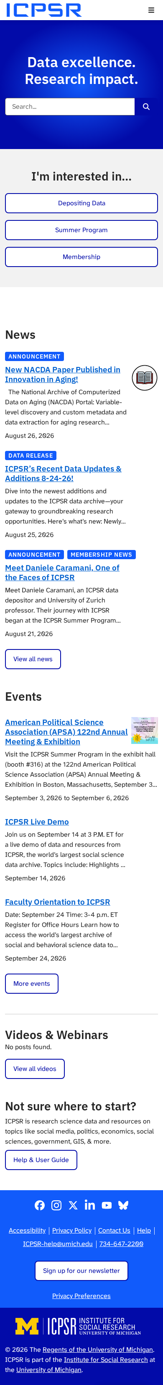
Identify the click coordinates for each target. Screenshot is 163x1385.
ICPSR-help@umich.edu (58, 1243)
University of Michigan (49, 1369)
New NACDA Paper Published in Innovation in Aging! (62, 374)
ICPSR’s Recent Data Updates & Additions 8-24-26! (63, 473)
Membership (81, 256)
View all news (33, 659)
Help (144, 1230)
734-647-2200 (121, 1243)
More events (31, 983)
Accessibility (27, 1230)
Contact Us (114, 1230)
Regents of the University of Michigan (98, 1349)
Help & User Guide (41, 1159)
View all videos (34, 1068)
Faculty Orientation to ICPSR (57, 901)
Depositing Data (81, 203)
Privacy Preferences (81, 1295)
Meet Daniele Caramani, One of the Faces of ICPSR (62, 572)
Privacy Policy (72, 1230)
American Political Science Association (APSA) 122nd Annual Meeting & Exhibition (66, 731)
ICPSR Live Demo (37, 821)
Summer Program (81, 229)
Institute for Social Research (106, 1359)
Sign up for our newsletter (81, 1270)
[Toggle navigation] (151, 10)
